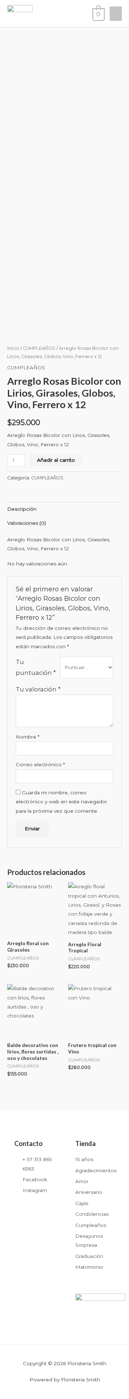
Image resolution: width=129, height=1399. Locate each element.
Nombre (27, 737)
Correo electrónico (40, 764)
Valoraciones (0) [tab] (26, 523)
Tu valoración (38, 689)
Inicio (13, 348)
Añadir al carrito (56, 460)
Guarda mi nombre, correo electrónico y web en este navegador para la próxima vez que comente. (61, 802)
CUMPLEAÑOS (39, 348)
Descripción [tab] (22, 509)
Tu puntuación (36, 667)
